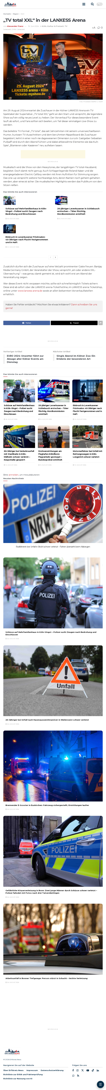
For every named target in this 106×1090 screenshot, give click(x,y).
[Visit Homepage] (10, 4)
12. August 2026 (80, 465)
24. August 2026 (13, 247)
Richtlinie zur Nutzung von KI (17, 1078)
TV (66, 26)
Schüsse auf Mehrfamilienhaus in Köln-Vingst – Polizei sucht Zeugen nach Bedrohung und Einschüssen (26, 211)
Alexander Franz (15, 26)
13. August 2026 (45, 465)
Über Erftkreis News (13, 1070)
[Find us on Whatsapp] (73, 1075)
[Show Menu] (83, 4)
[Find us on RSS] (78, 1075)
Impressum (32, 1070)
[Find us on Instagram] (77, 1070)
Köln (22, 14)
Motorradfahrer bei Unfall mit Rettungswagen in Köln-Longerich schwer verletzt (87, 454)
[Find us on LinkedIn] (98, 1070)
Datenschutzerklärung (52, 1070)
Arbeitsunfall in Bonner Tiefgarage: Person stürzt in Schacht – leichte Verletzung (47, 978)
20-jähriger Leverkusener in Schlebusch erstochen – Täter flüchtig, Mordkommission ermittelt (78, 211)
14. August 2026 (11, 465)
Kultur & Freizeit (55, 26)
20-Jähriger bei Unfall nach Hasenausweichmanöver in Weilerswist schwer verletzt (47, 720)
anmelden (13, 475)
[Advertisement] (53, 154)
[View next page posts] (55, 257)
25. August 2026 (65, 219)
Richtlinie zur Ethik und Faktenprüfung (23, 1074)
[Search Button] (92, 4)
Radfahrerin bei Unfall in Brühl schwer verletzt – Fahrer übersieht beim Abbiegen (53, 546)
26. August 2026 (13, 219)
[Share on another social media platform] (100, 323)
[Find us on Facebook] (73, 1070)
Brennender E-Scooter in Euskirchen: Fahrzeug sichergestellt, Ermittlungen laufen (47, 805)
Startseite (7, 14)
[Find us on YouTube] (88, 1070)
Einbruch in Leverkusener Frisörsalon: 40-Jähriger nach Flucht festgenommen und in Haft (27, 240)
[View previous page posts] (50, 257)
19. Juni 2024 (33, 26)
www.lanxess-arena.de (30, 290)
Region (16, 14)
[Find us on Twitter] (82, 1070)
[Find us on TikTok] (93, 1070)
